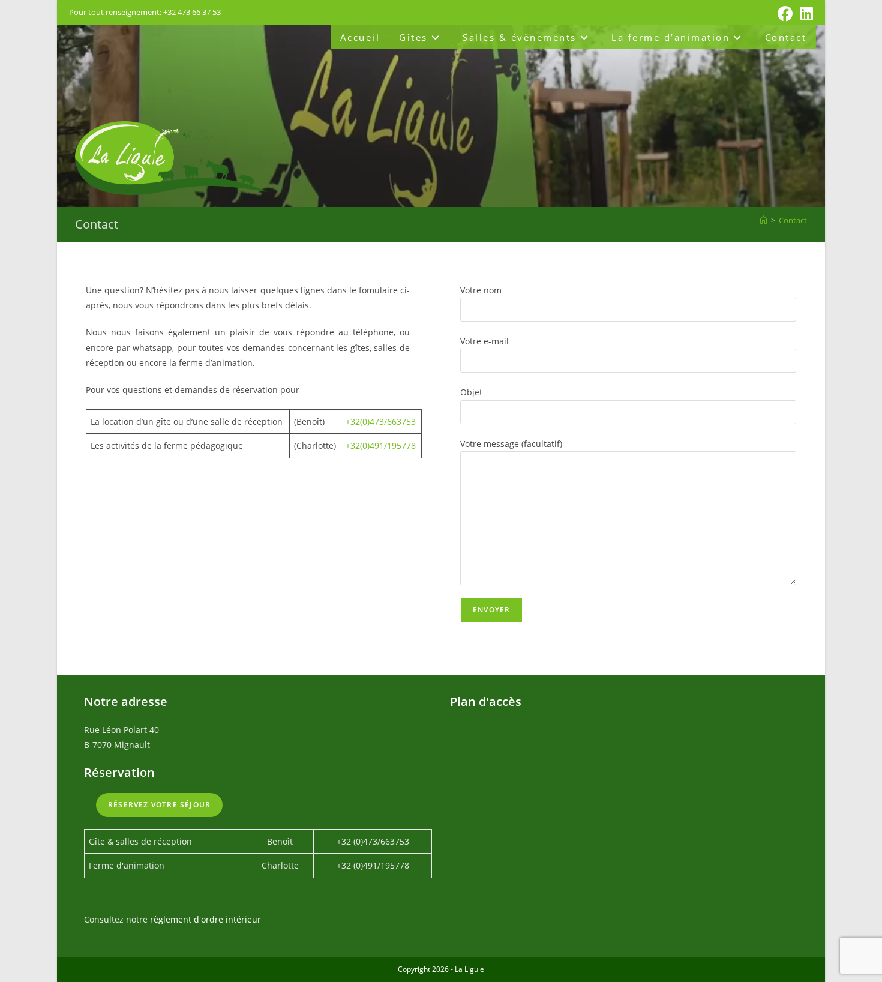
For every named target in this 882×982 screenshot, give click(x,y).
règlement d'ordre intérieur (205, 919)
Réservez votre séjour (159, 805)
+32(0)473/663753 (381, 421)
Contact (793, 220)
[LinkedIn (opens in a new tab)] (804, 14)
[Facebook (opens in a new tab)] (785, 14)
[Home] (763, 220)
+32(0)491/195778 (381, 445)
